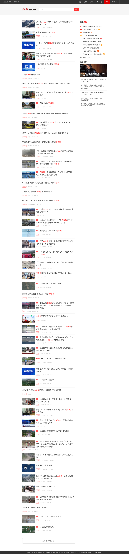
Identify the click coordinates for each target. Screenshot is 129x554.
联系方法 (58, 552)
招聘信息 (63, 552)
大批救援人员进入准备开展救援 (37, 191)
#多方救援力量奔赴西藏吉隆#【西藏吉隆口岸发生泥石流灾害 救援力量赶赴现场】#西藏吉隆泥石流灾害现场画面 (55, 444)
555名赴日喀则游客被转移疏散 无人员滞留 (41, 390)
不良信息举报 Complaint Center (84, 552)
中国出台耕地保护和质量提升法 (91, 45)
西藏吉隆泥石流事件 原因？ (50, 516)
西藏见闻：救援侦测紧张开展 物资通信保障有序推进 (45, 113)
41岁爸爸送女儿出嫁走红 (89, 51)
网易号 (38, 27)
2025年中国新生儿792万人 (90, 29)
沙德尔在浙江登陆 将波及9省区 (91, 38)
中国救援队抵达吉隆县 (47, 64)
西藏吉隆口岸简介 (46, 379)
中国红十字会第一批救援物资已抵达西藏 (40, 182)
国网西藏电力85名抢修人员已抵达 (38, 294)
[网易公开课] (86, 2)
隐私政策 (73, 552)
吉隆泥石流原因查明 (44, 465)
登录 (107, 2)
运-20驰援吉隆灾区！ (47, 527)
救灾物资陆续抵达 (45, 32)
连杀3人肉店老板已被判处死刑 (91, 48)
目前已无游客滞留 (32, 74)
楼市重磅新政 (86, 32)
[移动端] (80, 2)
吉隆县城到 (46, 103)
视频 (38, 107)
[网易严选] (92, 2)
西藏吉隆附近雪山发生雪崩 (50, 283)
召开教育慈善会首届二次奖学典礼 (52, 316)
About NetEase (46, 552)
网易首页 (6, 2)
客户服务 (68, 552)
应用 (10, 2)
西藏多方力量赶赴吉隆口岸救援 (34, 507)
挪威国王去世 (86, 57)
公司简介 (53, 552)
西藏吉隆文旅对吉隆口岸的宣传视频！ (54, 431)
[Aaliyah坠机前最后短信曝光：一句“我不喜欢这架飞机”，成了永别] (93, 70)
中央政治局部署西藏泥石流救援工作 (92, 26)
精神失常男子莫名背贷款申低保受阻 (92, 54)
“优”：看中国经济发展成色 (90, 35)
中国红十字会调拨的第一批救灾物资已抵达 (41, 142)
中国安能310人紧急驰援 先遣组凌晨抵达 (40, 200)
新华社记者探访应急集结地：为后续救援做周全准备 (45, 133)
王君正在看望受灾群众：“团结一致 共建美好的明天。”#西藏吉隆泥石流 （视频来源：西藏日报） (55, 305)
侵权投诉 (100, 552)
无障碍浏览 (16, 2)
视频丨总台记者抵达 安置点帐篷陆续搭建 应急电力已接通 (47, 83)
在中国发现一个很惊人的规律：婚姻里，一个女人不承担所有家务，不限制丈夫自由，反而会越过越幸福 (93, 86)
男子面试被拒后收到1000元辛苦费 (92, 42)
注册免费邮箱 (114, 2)
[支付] (97, 2)
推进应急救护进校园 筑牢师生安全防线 (54, 273)
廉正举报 (95, 552)
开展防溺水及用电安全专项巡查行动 (52, 358)
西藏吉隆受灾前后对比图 (45, 486)
